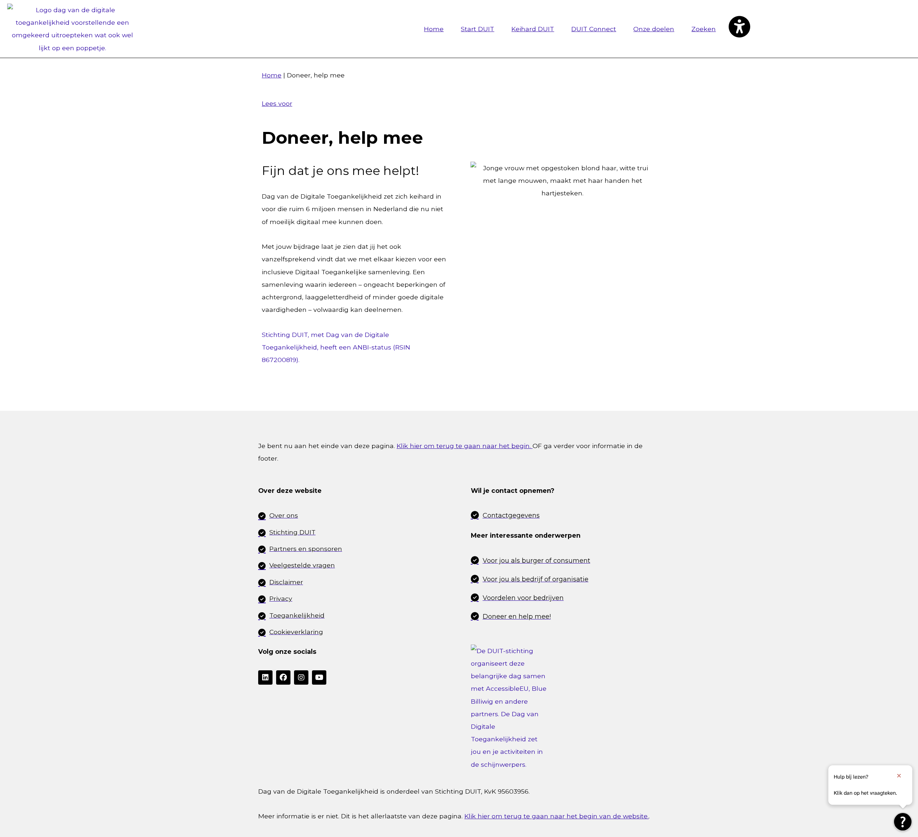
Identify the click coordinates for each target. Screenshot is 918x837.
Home (434, 29)
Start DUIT (477, 29)
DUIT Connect (593, 29)
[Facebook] (283, 677)
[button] (739, 29)
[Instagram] (301, 677)
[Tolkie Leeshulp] (902, 821)
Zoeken (703, 29)
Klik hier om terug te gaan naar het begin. (465, 446)
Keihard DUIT (532, 29)
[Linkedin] (265, 677)
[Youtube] (319, 677)
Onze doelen (653, 29)
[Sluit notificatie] (899, 775)
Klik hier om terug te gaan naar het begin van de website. (556, 816)
